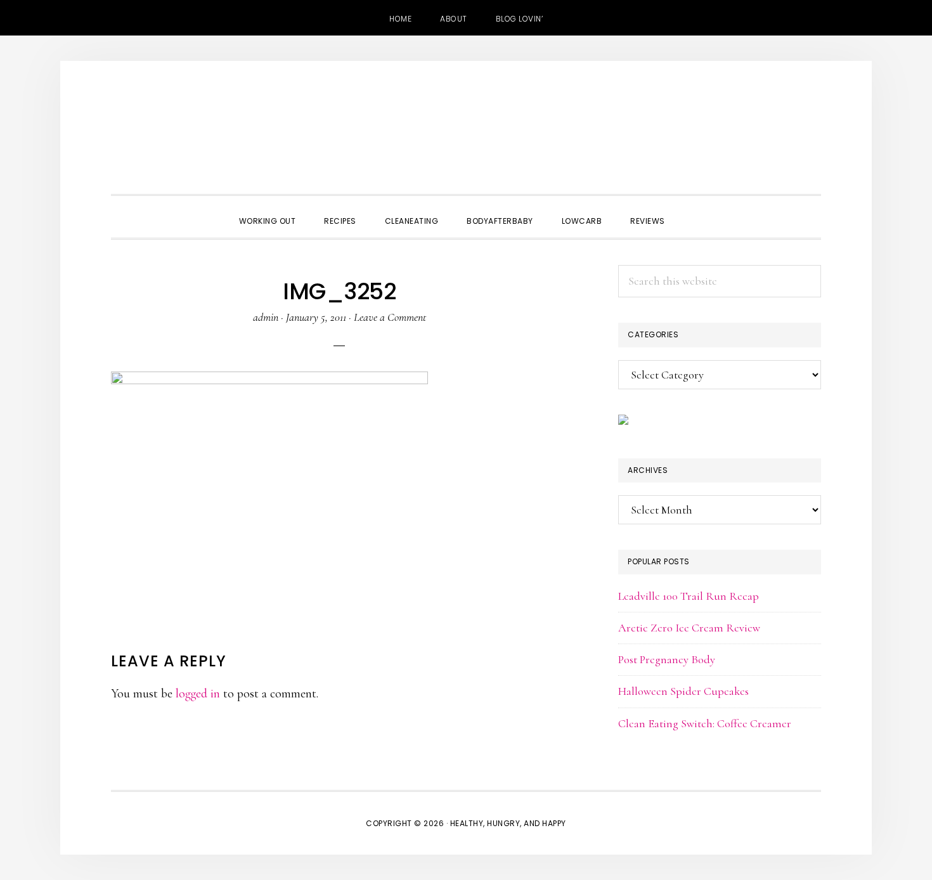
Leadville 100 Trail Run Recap (688, 596)
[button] (693, 210)
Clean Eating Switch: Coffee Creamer (704, 723)
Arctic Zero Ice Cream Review (689, 628)
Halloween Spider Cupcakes (683, 691)
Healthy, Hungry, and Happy (466, 130)
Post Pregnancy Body (666, 659)
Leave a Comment (390, 317)
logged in (198, 693)
